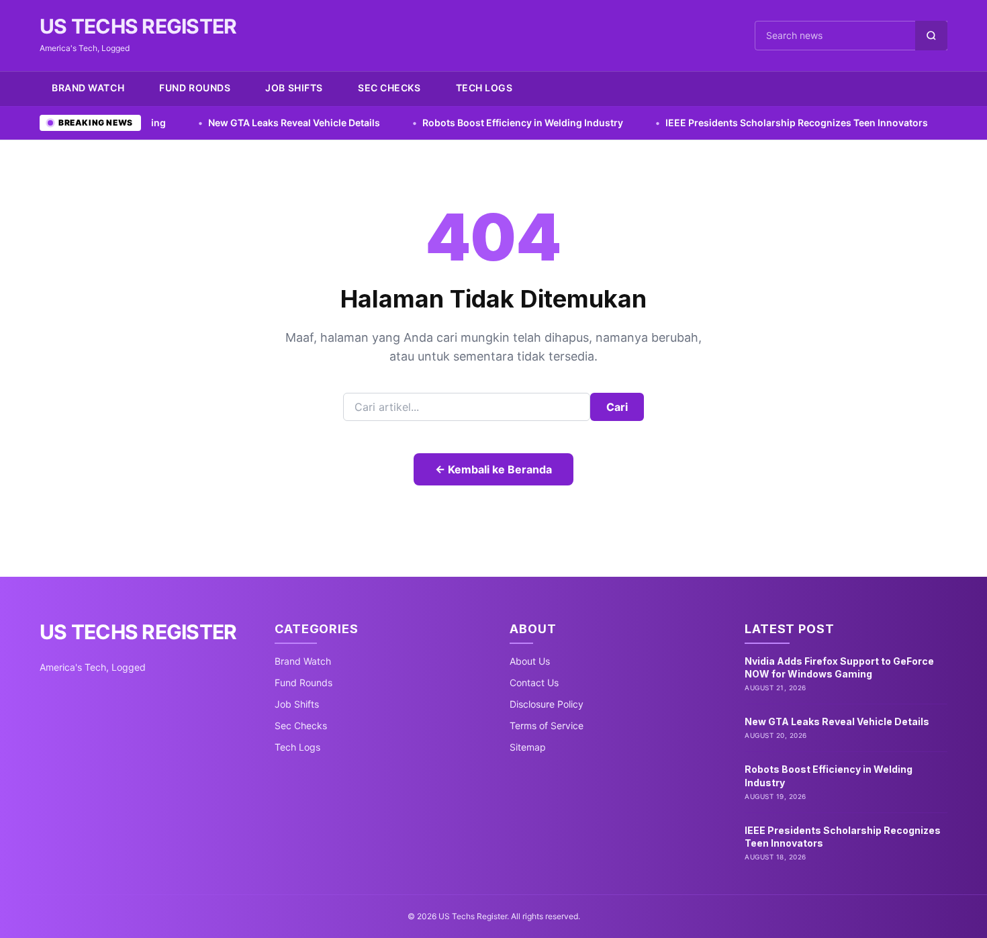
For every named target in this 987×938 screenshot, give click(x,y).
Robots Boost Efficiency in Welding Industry (471, 122)
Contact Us (534, 682)
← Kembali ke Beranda (493, 469)
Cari (617, 407)
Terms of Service (546, 725)
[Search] (931, 35)
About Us (530, 661)
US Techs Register (138, 26)
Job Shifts (294, 87)
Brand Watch (88, 87)
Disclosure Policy (546, 704)
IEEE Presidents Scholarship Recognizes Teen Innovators (745, 122)
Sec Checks (389, 87)
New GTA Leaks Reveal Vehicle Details (243, 122)
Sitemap (528, 747)
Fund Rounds (194, 87)
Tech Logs (484, 87)
